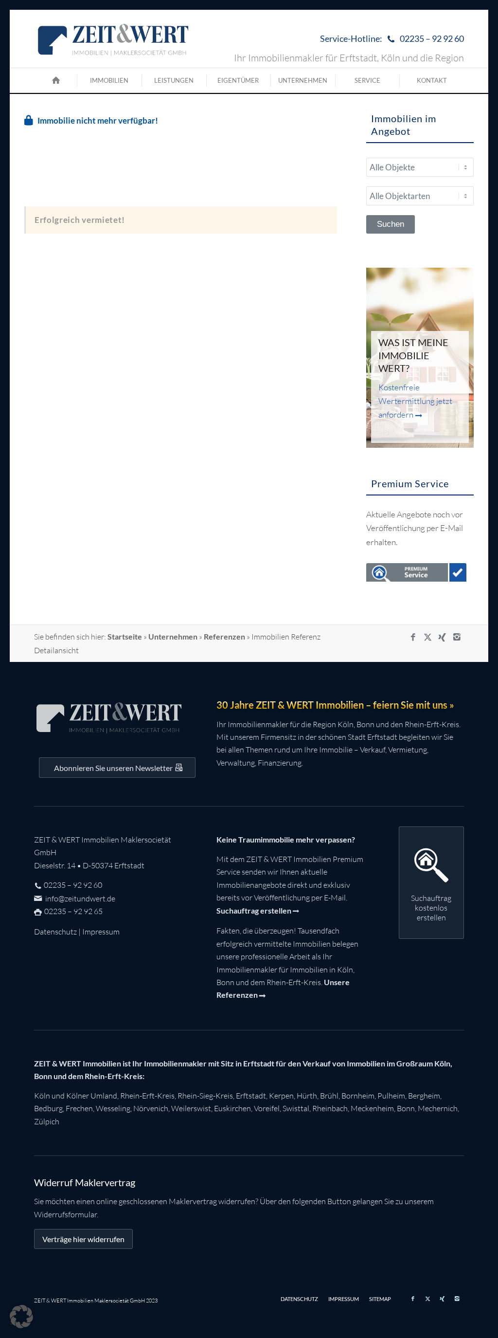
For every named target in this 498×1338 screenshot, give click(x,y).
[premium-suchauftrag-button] (416, 574)
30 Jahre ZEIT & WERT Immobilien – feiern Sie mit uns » (335, 705)
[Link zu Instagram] (456, 637)
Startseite (124, 636)
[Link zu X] (427, 637)
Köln (42, 1095)
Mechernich (438, 1108)
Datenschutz (55, 931)
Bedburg (48, 1108)
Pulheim (391, 1095)
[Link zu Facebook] (413, 637)
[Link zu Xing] (442, 637)
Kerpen (281, 1095)
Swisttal (296, 1108)
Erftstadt (251, 1095)
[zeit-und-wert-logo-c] (113, 39)
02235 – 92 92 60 (73, 885)
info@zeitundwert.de (79, 898)
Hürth (307, 1095)
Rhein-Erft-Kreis (147, 1095)
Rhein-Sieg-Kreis (205, 1095)
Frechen (79, 1108)
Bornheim (357, 1095)
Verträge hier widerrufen (83, 1239)
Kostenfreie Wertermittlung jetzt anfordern (415, 401)
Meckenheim (372, 1108)
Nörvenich (150, 1108)
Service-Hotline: (392, 38)
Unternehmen (172, 636)
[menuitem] (389, 39)
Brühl (329, 1095)
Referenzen (224, 636)
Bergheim (424, 1095)
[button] (21, 1316)
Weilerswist (191, 1108)
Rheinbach (330, 1108)
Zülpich (46, 1121)
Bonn (406, 1108)
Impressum (101, 931)
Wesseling (113, 1108)
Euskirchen (232, 1108)
